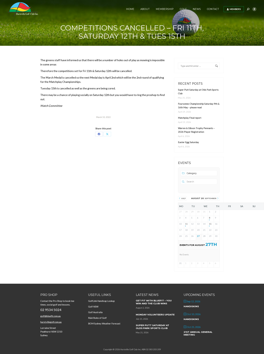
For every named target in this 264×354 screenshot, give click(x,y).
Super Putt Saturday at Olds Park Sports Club (198, 91)
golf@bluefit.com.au (50, 316)
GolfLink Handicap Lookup (101, 301)
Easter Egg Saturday (188, 142)
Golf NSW (93, 306)
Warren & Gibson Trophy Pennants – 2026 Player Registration (196, 130)
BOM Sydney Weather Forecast (104, 323)
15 (210, 224)
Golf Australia (95, 312)
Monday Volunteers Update (155, 314)
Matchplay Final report (189, 117)
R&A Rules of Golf (97, 317)
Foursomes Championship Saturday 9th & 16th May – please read (198, 105)
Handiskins (191, 306)
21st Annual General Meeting (198, 333)
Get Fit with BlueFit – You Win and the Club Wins (154, 302)
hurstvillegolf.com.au (51, 322)
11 (186, 224)
